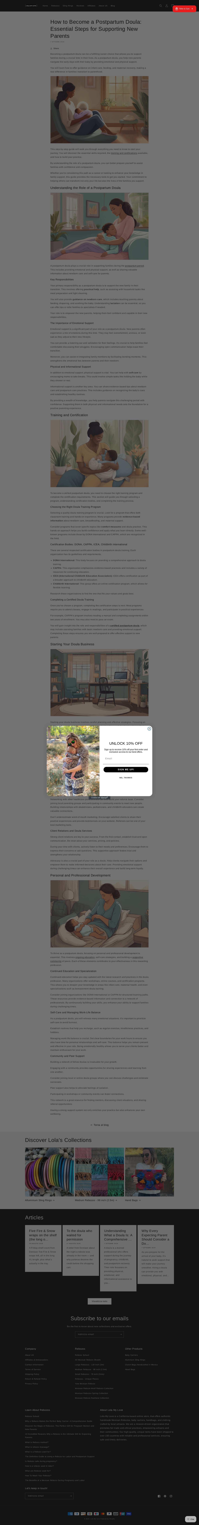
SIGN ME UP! (126, 769)
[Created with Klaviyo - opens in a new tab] (99, 797)
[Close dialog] (149, 728)
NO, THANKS (126, 778)
